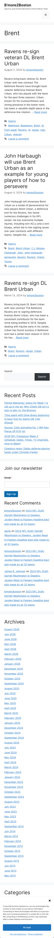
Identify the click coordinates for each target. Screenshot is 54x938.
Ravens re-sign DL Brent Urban (25, 286)
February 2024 (12, 772)
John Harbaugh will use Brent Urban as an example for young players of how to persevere (26, 171)
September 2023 (14, 796)
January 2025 (12, 723)
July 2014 (9, 831)
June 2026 (10, 639)
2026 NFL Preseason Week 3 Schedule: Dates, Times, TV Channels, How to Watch (26, 440)
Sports (12, 121)
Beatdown (26, 125)
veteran (17, 134)
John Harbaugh (33, 252)
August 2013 (11, 860)
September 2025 (14, 683)
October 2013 (12, 851)
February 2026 (12, 658)
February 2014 (12, 841)
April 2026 (10, 649)
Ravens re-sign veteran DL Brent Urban (24, 57)
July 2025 (10, 693)
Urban (8, 134)
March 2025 (11, 713)
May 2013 (10, 875)
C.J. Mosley (37, 248)
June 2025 (10, 698)
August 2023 (11, 801)
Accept (27, 927)
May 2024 (10, 757)
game (7, 531)
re (29, 130)
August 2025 (11, 688)
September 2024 (14, 737)
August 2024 (11, 742)
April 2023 (10, 821)
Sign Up (11, 494)
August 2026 (11, 629)
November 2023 (13, 787)
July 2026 (10, 634)
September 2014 (14, 826)
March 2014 (11, 836)
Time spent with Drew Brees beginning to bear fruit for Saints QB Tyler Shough (26, 419)
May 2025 (10, 703)
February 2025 (12, 718)
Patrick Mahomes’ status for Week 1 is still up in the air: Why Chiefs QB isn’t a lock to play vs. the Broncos (26, 406)
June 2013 (10, 870)
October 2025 (12, 678)
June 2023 (10, 811)
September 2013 (14, 856)
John (20, 252)
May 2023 (10, 816)
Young (8, 261)
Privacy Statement (35, 934)
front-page (10, 130)
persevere (10, 257)
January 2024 (12, 777)
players (21, 257)
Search (8, 371)
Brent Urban (23, 248)
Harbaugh (10, 252)
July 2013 (9, 865)
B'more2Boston (17, 5)
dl (42, 125)
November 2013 (13, 846)
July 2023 (10, 806)
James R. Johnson (14, 571)
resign (35, 130)
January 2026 (12, 663)
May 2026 (10, 644)
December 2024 (13, 727)
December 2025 (13, 668)
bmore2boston (12, 510)
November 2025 (13, 673)
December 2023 (13, 782)
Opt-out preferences (18, 934)
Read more (40, 112)
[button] (49, 900)
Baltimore (13, 125)
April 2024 (10, 762)
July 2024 (10, 747)
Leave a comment (18, 138)
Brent (37, 125)
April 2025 (10, 708)
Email (8, 477)
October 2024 (12, 732)
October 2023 (12, 792)
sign (42, 130)
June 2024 (10, 752)
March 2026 (11, 654)
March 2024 (11, 767)
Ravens (22, 130)
